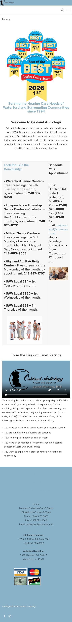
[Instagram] (10, 616)
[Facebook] (4, 616)
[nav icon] (68, 10)
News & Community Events (36, 490)
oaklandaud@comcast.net (58, 229)
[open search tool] (62, 10)
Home (36, 474)
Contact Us (36, 482)
